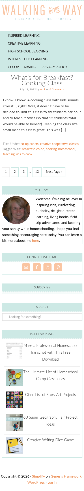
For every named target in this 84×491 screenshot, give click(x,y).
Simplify (38, 476)
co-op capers (30, 144)
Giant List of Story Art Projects (50, 395)
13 (37, 171)
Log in (52, 482)
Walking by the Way (42, 13)
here (35, 240)
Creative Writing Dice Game (50, 440)
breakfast (28, 149)
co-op (40, 149)
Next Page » (54, 171)
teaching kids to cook (17, 154)
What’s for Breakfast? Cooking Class (42, 80)
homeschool (66, 149)
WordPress (36, 482)
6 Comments (57, 89)
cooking (51, 149)
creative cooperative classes (59, 144)
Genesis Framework (66, 476)
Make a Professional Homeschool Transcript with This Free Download (51, 352)
